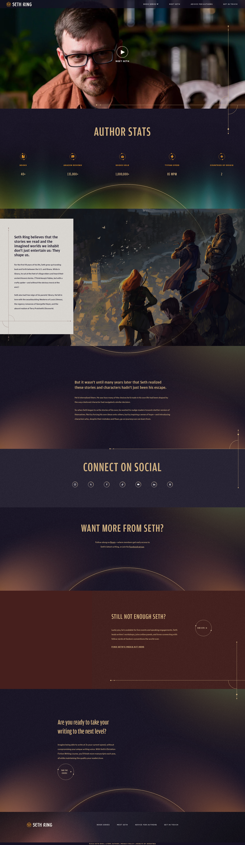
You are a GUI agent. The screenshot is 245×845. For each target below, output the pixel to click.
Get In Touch (230, 4)
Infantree (151, 844)
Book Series (149, 4)
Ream (112, 542)
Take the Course (64, 771)
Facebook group (136, 546)
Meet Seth (174, 4)
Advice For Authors (202, 4)
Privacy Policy (127, 844)
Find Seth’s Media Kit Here (128, 646)
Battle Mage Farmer (151, 13)
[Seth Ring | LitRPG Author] (19, 4)
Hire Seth (201, 628)
